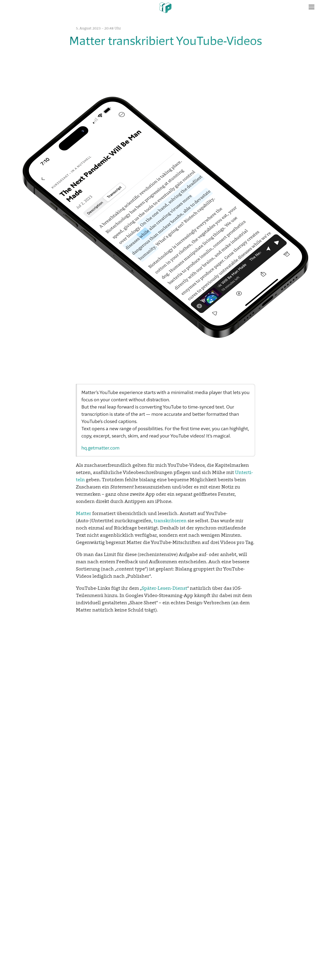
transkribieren (170, 520)
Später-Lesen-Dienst (164, 588)
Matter (83, 513)
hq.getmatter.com (100, 448)
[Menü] (311, 7)
